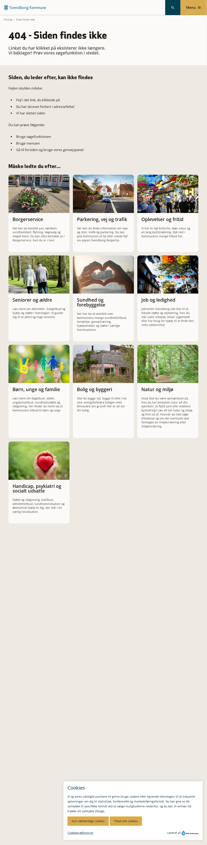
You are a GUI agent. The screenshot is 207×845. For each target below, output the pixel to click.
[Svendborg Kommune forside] (24, 7)
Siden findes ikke (25, 19)
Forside (8, 19)
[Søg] (172, 7)
